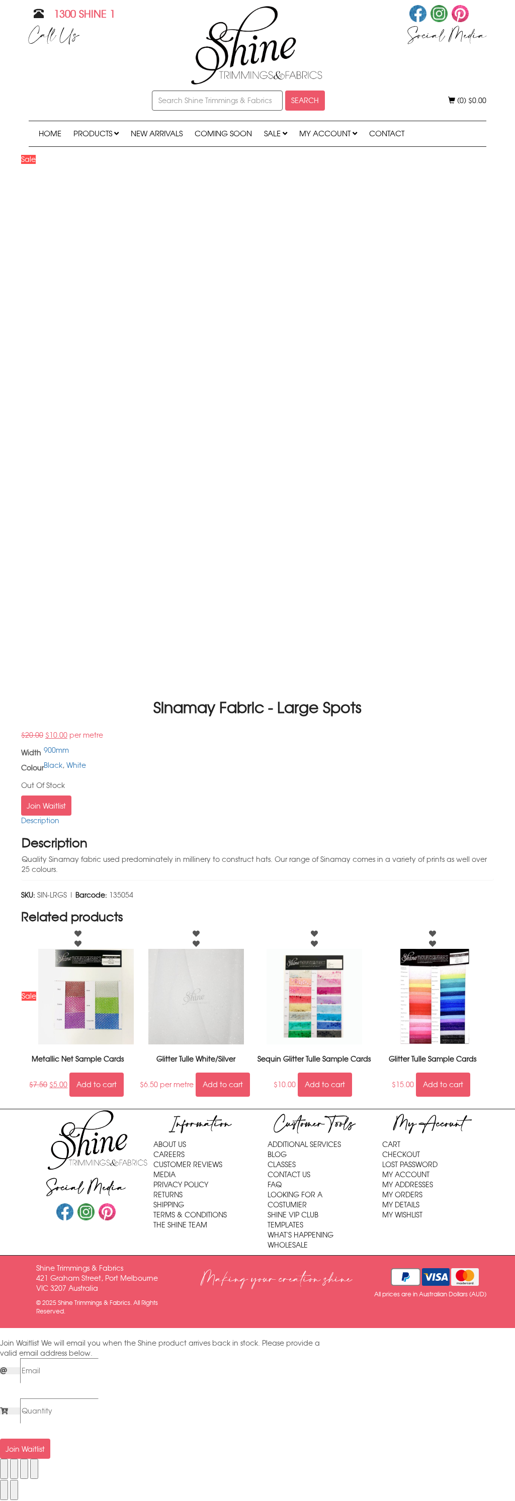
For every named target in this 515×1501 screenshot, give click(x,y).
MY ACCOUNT (326, 133)
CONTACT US (289, 1174)
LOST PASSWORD (410, 1164)
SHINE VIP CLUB (293, 1214)
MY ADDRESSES (407, 1184)
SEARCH (305, 100)
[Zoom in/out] (4, 1469)
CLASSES (282, 1164)
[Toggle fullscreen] (14, 1469)
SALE (273, 133)
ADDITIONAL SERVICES (304, 1144)
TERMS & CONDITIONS (190, 1214)
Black (53, 765)
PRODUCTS (93, 133)
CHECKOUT (401, 1154)
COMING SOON (223, 133)
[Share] (24, 1469)
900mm (56, 750)
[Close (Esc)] (34, 1469)
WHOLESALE (288, 1245)
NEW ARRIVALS (157, 133)
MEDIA (164, 1174)
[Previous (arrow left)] (4, 1490)
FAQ (275, 1184)
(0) (470, 100)
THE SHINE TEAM (180, 1224)
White (76, 765)
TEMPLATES (285, 1224)
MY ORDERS (402, 1194)
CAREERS (169, 1154)
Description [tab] (40, 820)
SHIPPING (168, 1204)
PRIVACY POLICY (180, 1184)
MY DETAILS (400, 1204)
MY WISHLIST (402, 1214)
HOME (50, 133)
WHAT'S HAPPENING (300, 1235)
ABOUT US (169, 1144)
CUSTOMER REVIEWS (187, 1164)
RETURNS (168, 1194)
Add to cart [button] (96, 1084)
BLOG (277, 1154)
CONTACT (386, 133)
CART (391, 1144)
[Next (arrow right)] (14, 1490)
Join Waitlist (46, 806)
